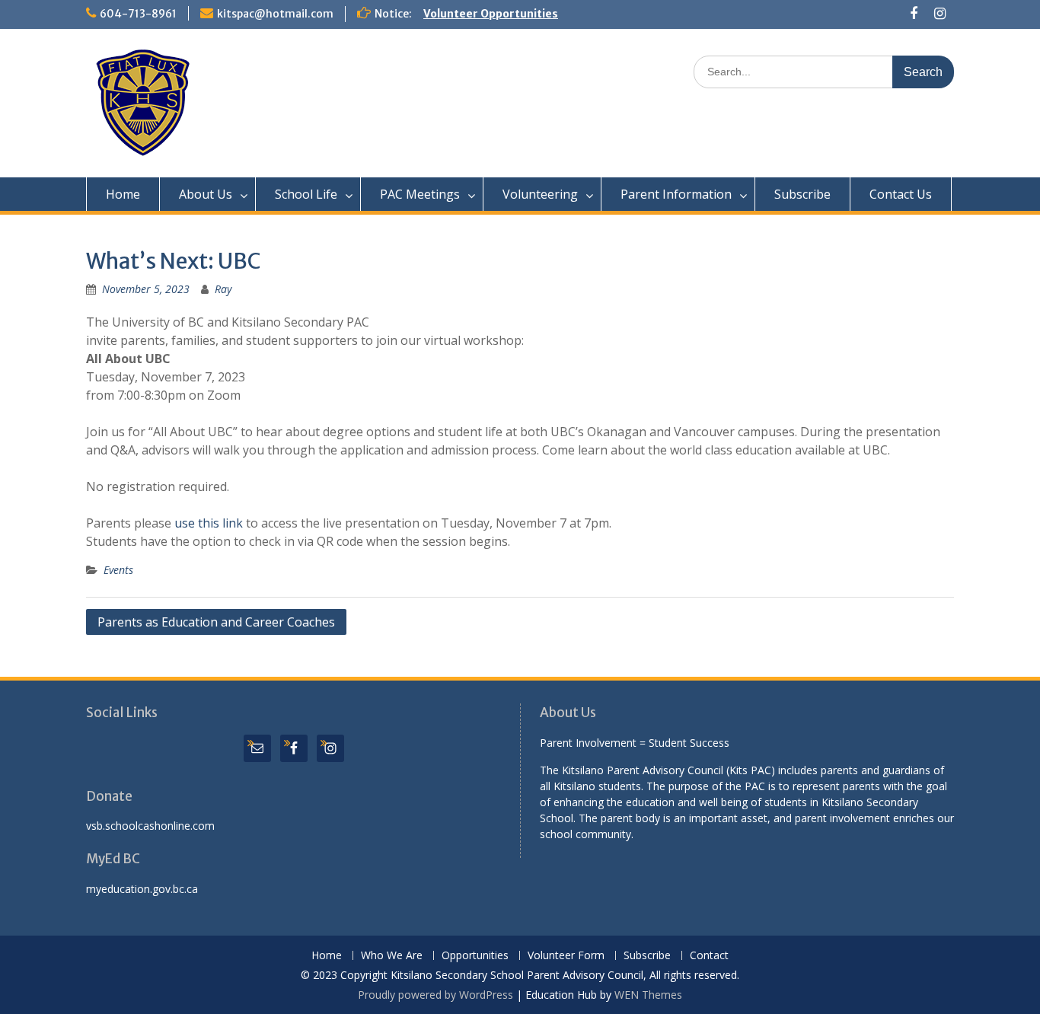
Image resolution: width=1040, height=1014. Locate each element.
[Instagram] (940, 14)
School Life (306, 194)
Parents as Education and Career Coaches (216, 622)
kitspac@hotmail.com (275, 14)
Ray (223, 289)
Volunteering (540, 194)
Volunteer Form (566, 956)
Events (118, 570)
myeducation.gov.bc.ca (142, 889)
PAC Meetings (420, 194)
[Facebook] (914, 14)
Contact (709, 956)
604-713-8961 (138, 14)
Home (123, 194)
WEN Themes (648, 994)
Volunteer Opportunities (490, 14)
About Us (205, 194)
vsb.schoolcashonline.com (150, 825)
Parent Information (676, 194)
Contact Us (900, 194)
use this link (208, 523)
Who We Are (392, 956)
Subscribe (802, 194)
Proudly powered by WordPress (435, 994)
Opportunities (475, 956)
